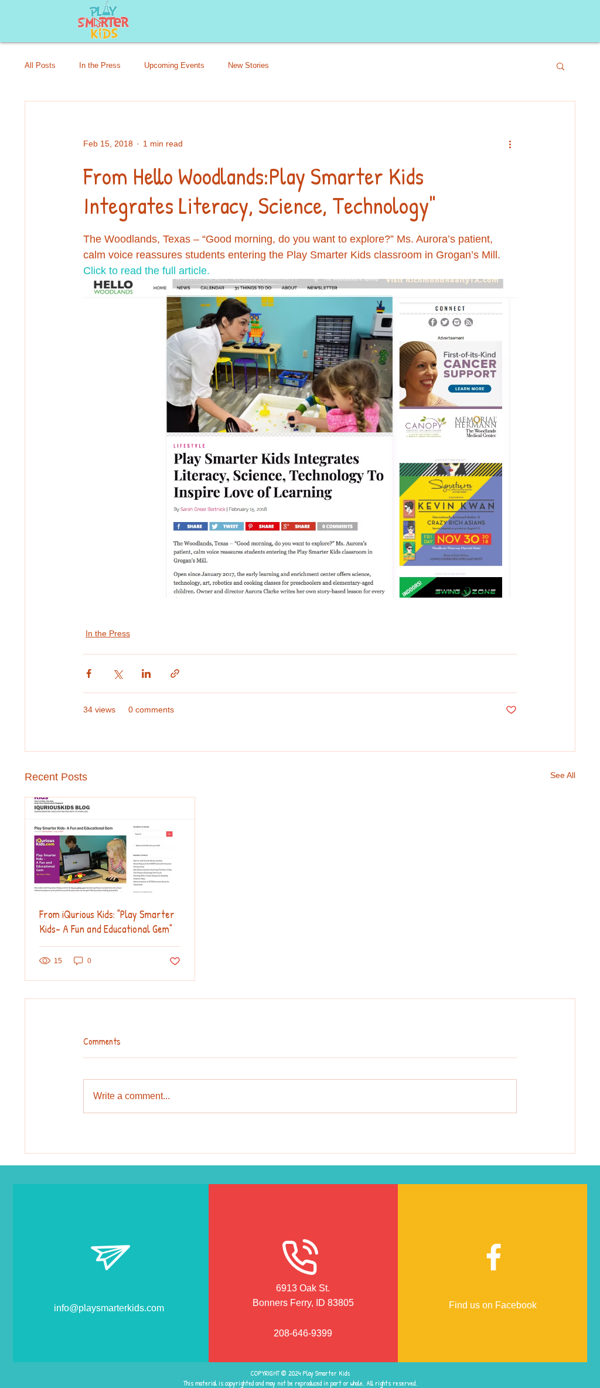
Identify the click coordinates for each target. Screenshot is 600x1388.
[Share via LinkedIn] (146, 673)
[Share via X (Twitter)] (117, 673)
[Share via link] (174, 673)
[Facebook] (494, 1257)
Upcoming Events (174, 65)
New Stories (248, 65)
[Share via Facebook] (88, 673)
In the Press (100, 65)
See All (562, 775)
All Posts (40, 65)
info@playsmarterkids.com (109, 1308)
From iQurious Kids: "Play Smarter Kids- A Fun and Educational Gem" (107, 921)
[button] (560, 65)
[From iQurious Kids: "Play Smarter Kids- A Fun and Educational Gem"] (110, 844)
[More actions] (510, 144)
